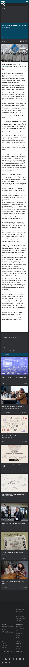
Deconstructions (20, 616)
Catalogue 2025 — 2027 (7, 651)
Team (17, 630)
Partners (18, 631)
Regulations (19, 626)
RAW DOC (4, 629)
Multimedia (4, 647)
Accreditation (5, 645)
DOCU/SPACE (18, 648)
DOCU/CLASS (18, 620)
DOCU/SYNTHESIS (19, 614)
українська (10, 1)
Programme (19, 606)
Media (3, 641)
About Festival (19, 624)
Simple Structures (20, 618)
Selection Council (20, 628)
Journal (4, 606)
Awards (17, 622)
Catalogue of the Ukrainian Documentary (7, 632)
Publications (5, 607)
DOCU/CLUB (18, 646)
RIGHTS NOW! (19, 611)
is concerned (5, 66)
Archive (17, 639)
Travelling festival (20, 645)
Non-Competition (20, 609)
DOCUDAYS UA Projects (19, 642)
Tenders (18, 635)
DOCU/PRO (18, 613)
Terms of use (19, 651)
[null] (21, 41)
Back (3, 21)
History (18, 637)
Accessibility (19, 633)
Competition (19, 607)
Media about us (5, 643)
